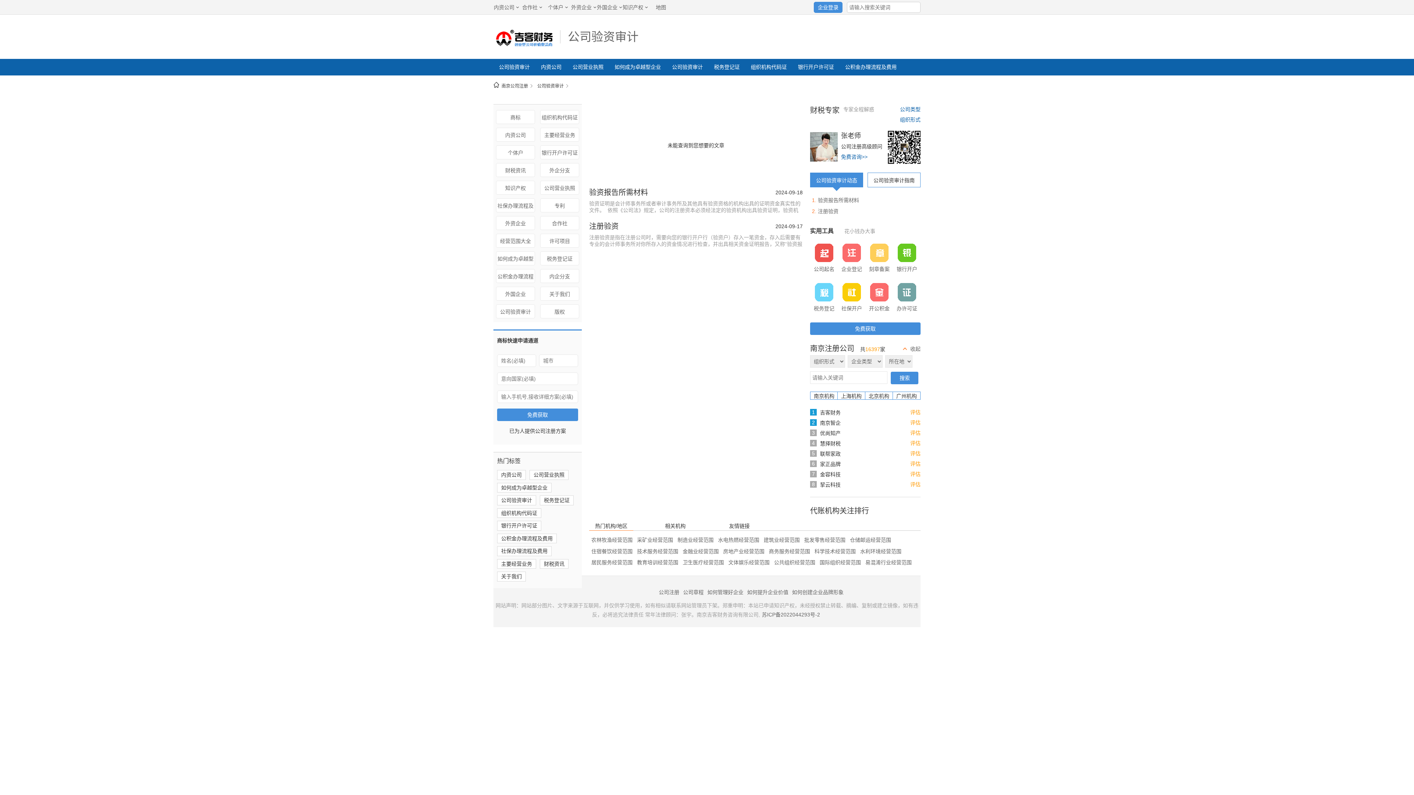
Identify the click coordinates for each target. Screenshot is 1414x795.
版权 (560, 312)
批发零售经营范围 (824, 540)
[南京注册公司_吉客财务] (523, 46)
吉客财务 (830, 413)
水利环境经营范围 (880, 551)
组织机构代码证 (769, 67)
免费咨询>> (854, 157)
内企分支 (559, 276)
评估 (915, 412)
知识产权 (633, 7)
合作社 (530, 7)
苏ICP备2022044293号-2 (791, 615)
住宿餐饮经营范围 (612, 551)
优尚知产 (830, 433)
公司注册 (669, 592)
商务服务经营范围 (789, 551)
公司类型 (910, 109)
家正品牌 (830, 464)
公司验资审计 (603, 36)
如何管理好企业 (725, 592)
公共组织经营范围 (794, 562)
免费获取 (537, 415)
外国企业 (607, 7)
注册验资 (604, 226)
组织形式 (910, 120)
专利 (560, 206)
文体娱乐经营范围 (749, 562)
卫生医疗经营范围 (703, 562)
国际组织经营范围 (840, 562)
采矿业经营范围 (655, 540)
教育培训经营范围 (657, 562)
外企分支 (559, 170)
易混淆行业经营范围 (888, 562)
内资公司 (504, 7)
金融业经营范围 (701, 551)
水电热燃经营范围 (738, 540)
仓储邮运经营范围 (870, 540)
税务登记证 (727, 67)
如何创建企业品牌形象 (818, 592)
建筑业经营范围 (782, 540)
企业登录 (828, 7)
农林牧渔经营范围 (612, 540)
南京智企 (830, 423)
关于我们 (559, 294)
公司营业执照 (588, 67)
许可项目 (559, 241)
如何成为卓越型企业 (638, 67)
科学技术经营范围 (835, 551)
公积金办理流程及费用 (871, 67)
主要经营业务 (559, 135)
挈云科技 (830, 485)
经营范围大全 (515, 241)
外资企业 (581, 7)
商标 (515, 117)
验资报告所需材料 (618, 192)
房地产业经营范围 (743, 551)
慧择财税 (830, 443)
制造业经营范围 (696, 540)
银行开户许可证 (816, 67)
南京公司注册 (515, 86)
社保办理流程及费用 (515, 207)
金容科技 (830, 474)
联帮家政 (830, 454)
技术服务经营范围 (657, 551)
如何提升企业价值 (767, 592)
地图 (661, 7)
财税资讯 (515, 170)
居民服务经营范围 (612, 562)
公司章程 (693, 592)
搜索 (905, 378)
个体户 (555, 7)
